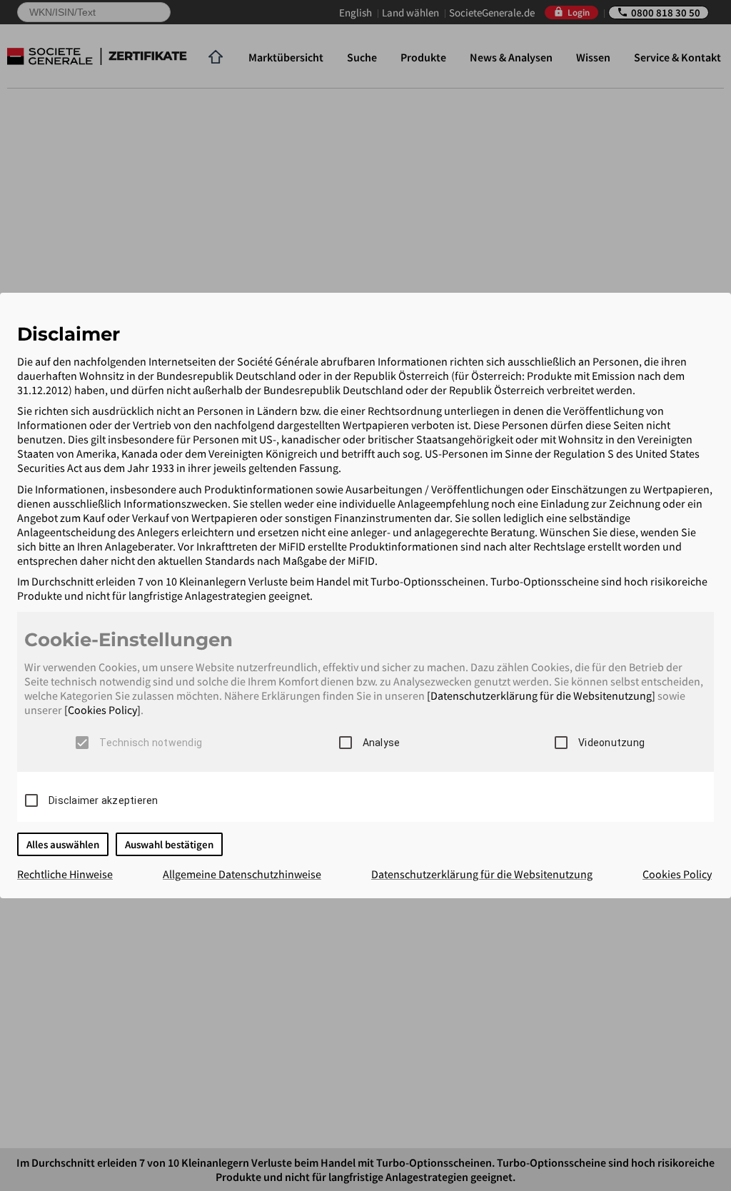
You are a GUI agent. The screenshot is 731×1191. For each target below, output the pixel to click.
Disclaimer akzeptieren (103, 800)
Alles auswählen (62, 844)
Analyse (381, 742)
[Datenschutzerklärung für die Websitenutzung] (541, 695)
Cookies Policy (677, 874)
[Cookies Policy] (102, 710)
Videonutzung (611, 742)
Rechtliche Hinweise (65, 874)
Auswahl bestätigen (169, 844)
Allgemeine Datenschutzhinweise (242, 874)
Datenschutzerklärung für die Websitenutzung (482, 874)
